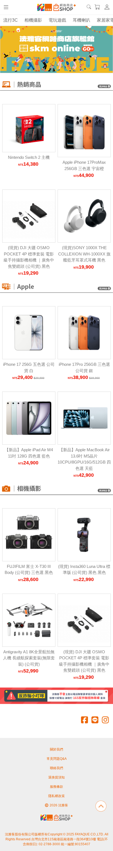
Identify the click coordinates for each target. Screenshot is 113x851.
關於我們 (56, 749)
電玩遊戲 (57, 20)
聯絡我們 (56, 768)
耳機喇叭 (81, 20)
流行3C (10, 20)
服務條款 (56, 787)
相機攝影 (33, 20)
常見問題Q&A (57, 759)
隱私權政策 (56, 796)
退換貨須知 (56, 777)
